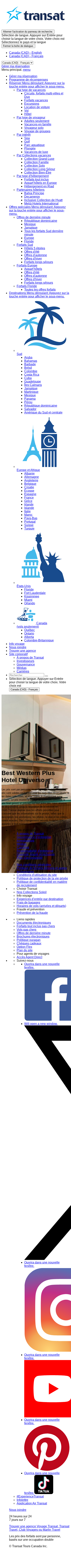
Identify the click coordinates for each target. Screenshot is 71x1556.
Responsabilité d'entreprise (35, 850)
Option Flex (24, 946)
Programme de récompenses (28, 79)
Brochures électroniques (33, 936)
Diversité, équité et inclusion (36, 854)
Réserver (37, 84)
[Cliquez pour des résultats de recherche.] (46, 676)
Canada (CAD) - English (25, 52)
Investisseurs (25, 840)
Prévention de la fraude (32, 912)
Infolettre (22, 1500)
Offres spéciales (37, 210)
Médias (22, 844)
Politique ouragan (29, 940)
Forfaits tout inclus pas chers (36, 926)
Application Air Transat (32, 1503)
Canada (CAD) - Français (26, 56)
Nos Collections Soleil (32, 892)
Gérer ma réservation (16, 66)
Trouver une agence (22, 650)
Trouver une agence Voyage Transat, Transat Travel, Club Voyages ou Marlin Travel (39, 1528)
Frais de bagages (28, 902)
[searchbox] (26, 675)
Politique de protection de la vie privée (42, 878)
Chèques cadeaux (29, 943)
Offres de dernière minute (34, 933)
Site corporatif (18, 654)
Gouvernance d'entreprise (34, 837)
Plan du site (25, 950)
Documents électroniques (34, 922)
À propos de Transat (30, 833)
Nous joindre (17, 647)
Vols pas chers (26, 929)
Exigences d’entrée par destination (40, 899)
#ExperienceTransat (30, 1496)
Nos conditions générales (34, 864)
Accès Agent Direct (29, 957)
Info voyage (17, 643)
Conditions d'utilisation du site (37, 875)
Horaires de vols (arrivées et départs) (41, 906)
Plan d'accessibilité (30, 857)
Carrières (23, 847)
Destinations (39, 294)
